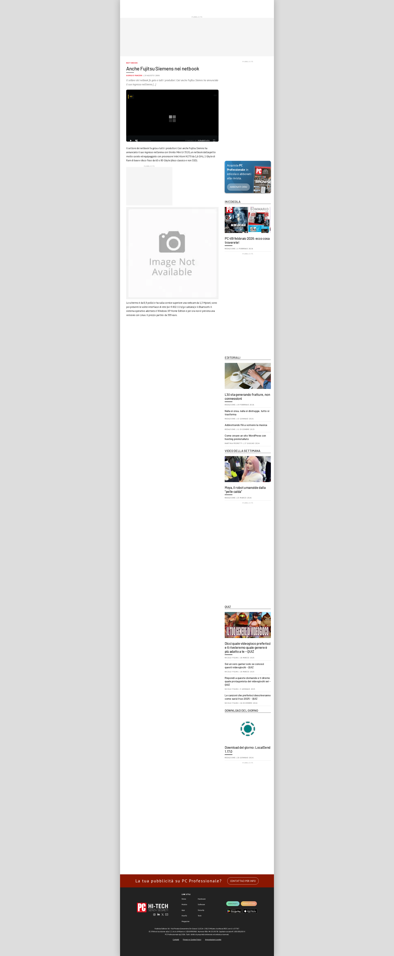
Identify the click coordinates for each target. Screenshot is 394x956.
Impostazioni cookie (213, 939)
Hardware (202, 899)
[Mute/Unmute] (136, 140)
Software (201, 904)
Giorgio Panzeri (134, 75)
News (184, 899)
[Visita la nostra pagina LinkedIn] (158, 914)
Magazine (185, 921)
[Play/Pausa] (130, 140)
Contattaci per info (243, 881)
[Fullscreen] (214, 140)
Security (201, 910)
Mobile (184, 904)
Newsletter (249, 903)
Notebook (132, 63)
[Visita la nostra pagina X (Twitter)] (162, 914)
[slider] (145, 140)
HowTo (184, 915)
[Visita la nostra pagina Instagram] (154, 914)
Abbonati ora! (238, 187)
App (183, 910)
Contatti (176, 939)
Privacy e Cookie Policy (192, 939)
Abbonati (233, 903)
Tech (199, 915)
